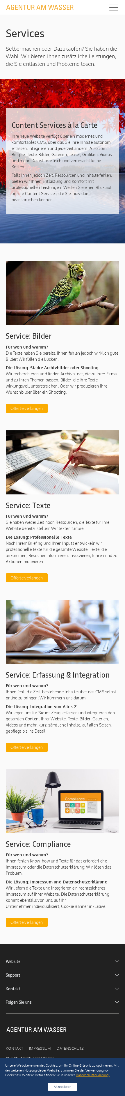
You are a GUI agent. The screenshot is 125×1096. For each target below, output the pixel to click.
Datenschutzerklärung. (93, 1075)
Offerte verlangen (26, 408)
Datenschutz (70, 1048)
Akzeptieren (62, 1086)
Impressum (40, 1048)
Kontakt (14, 1048)
